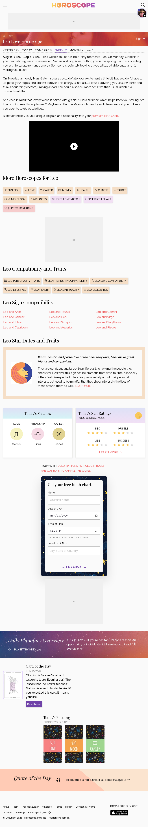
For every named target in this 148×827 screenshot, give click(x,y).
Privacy (69, 807)
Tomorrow (44, 50)
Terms (58, 807)
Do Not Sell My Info (85, 807)
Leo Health (41, 289)
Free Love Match (68, 199)
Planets (41, 199)
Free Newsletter (30, 807)
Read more (34, 704)
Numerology (16, 199)
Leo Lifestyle (16, 289)
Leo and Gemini (106, 312)
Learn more (109, 452)
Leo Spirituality (67, 289)
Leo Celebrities (97, 289)
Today (27, 50)
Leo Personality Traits (23, 280)
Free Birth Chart (99, 199)
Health (84, 190)
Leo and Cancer (13, 317)
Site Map (20, 812)
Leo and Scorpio (60, 322)
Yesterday (11, 50)
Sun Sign (13, 190)
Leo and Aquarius (61, 327)
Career (48, 190)
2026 (89, 50)
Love (31, 190)
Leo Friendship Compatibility (67, 280)
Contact (8, 812)
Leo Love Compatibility (110, 280)
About (6, 807)
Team (15, 807)
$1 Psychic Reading (20, 208)
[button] (50, 812)
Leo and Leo (58, 317)
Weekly (61, 50)
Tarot (121, 190)
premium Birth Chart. (105, 116)
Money (66, 190)
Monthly (77, 50)
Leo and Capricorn (15, 327)
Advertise (47, 807)
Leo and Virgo (104, 317)
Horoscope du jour (37, 812)
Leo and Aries (12, 312)
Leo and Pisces (105, 327)
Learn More (83, 386)
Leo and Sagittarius (108, 322)
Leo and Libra (12, 322)
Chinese (102, 190)
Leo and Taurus (59, 312)
